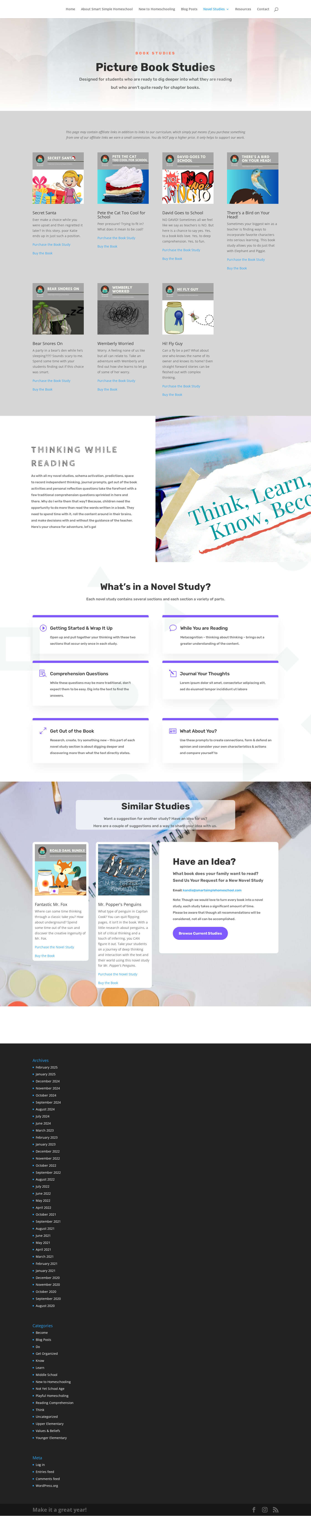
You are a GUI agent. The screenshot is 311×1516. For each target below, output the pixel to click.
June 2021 (43, 1235)
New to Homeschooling (157, 9)
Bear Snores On (48, 343)
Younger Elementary (51, 1438)
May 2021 (43, 1242)
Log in (40, 1464)
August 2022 (45, 1179)
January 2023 (46, 1144)
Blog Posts (189, 9)
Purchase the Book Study (51, 244)
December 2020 (48, 1278)
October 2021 (46, 1214)
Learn (40, 1367)
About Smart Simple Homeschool (107, 9)
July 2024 (42, 1116)
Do (38, 1347)
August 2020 (45, 1306)
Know (40, 1360)
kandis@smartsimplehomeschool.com (212, 890)
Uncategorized (47, 1416)
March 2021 (45, 1256)
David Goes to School (182, 212)
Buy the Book (42, 253)
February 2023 (47, 1137)
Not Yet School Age (50, 1388)
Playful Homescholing (52, 1395)
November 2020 (48, 1284)
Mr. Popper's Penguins (119, 904)
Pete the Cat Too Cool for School (121, 215)
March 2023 (45, 1130)
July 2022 (42, 1186)
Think (40, 1410)
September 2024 (48, 1102)
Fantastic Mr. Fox (51, 904)
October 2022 (46, 1165)
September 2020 (48, 1298)
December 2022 (48, 1151)
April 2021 (43, 1249)
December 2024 (48, 1081)
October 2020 (46, 1291)
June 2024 (43, 1123)
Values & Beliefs (48, 1431)
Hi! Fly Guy (172, 343)
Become (42, 1332)
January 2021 (46, 1270)
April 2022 (43, 1207)
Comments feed (48, 1479)
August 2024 (45, 1109)
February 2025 (47, 1067)
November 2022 (48, 1158)
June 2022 (43, 1193)
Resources (243, 9)
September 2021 (48, 1221)
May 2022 (43, 1200)
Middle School (46, 1375)
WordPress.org (47, 1485)
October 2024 (46, 1095)
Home (70, 9)
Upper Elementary (50, 1423)
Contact (263, 9)
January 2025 (46, 1074)
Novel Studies (214, 9)
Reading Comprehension (55, 1403)
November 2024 (48, 1088)
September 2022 (48, 1172)
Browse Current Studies (200, 933)
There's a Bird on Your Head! (248, 215)
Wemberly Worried (115, 343)
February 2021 (47, 1263)
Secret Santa (44, 212)
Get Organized (47, 1353)
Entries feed (45, 1472)
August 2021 (45, 1228)
